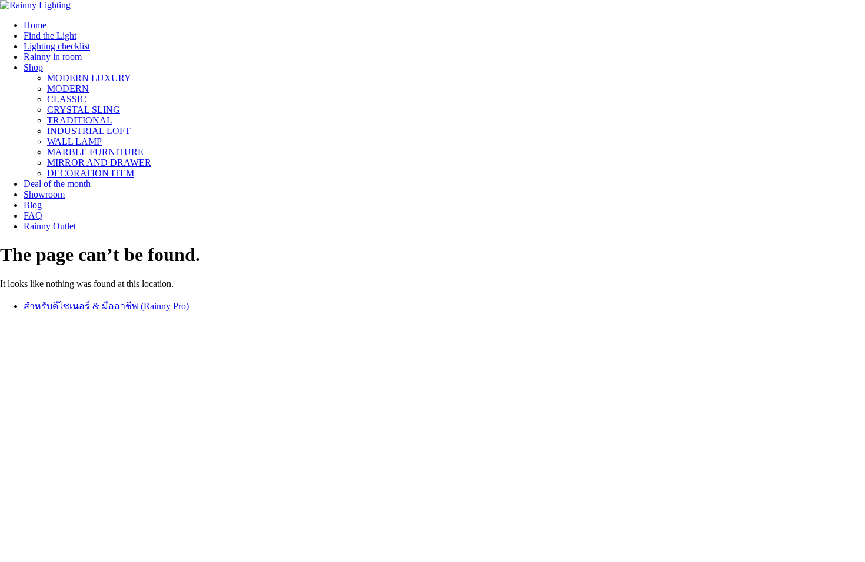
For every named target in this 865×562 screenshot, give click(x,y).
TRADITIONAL (79, 120)
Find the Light (50, 36)
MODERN (68, 88)
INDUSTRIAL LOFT (89, 131)
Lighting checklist (57, 46)
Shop (33, 67)
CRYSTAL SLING (83, 110)
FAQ (33, 215)
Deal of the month (57, 184)
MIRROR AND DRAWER (99, 163)
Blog (33, 205)
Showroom (44, 194)
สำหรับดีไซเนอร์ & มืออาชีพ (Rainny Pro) (106, 306)
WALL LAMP (74, 141)
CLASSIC (66, 99)
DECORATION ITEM (90, 173)
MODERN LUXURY (89, 78)
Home (35, 25)
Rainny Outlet (50, 226)
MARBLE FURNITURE (95, 152)
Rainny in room (53, 57)
